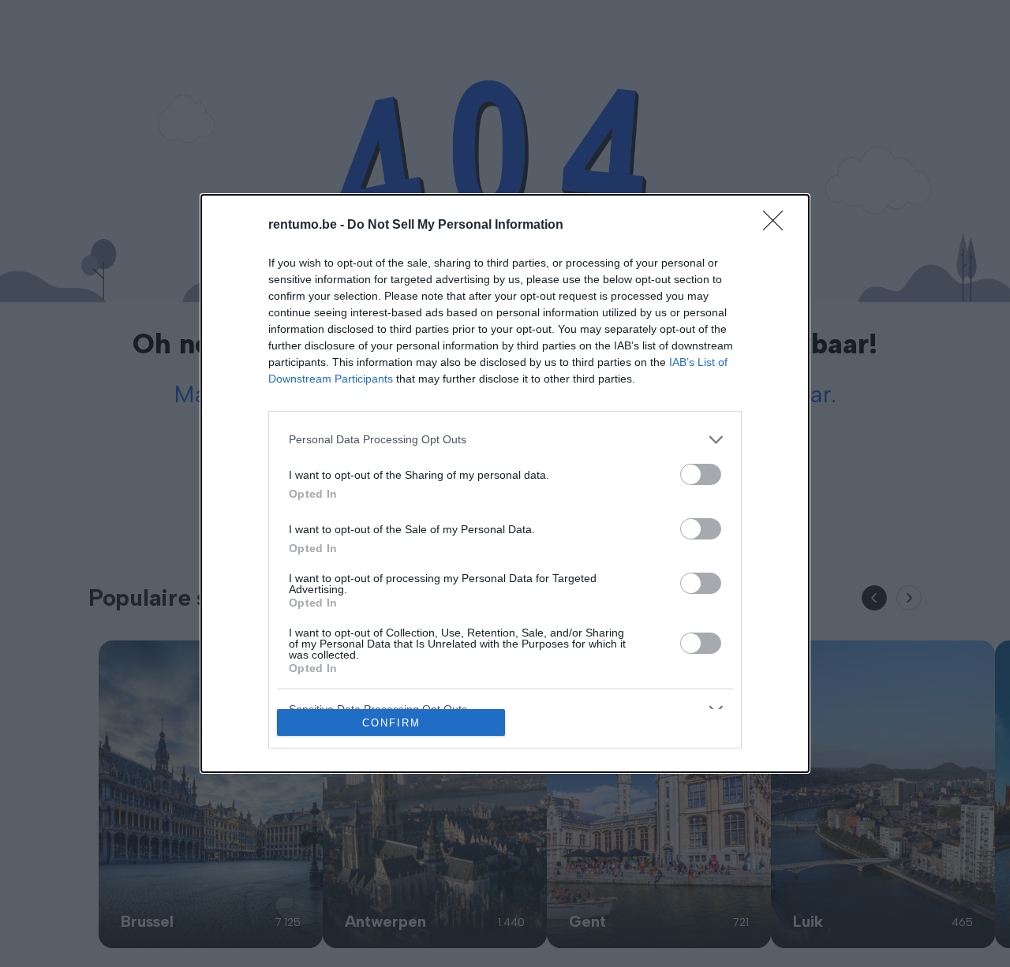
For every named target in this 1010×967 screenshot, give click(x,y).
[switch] (700, 474)
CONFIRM (391, 723)
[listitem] (505, 439)
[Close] (778, 226)
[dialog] (505, 484)
